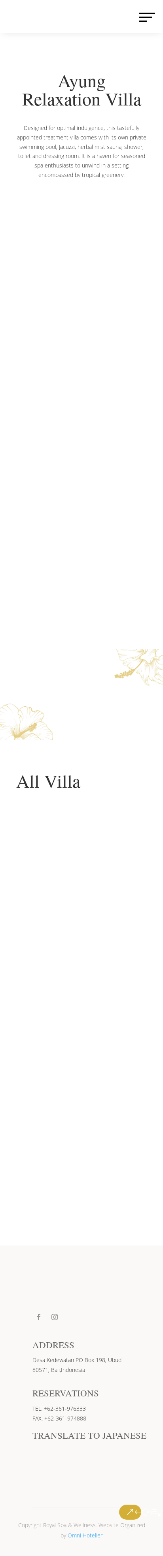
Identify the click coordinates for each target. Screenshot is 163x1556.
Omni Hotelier (85, 1535)
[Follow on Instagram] (54, 1317)
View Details (57, 919)
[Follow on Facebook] (38, 1317)
